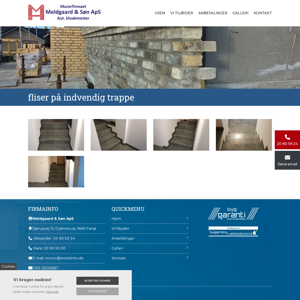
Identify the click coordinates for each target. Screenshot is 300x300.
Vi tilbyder (120, 228)
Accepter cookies (97, 280)
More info (52, 291)
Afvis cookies (97, 291)
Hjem (160, 13)
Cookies (8, 266)
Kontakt (263, 13)
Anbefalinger (212, 13)
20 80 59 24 (64, 238)
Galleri (240, 13)
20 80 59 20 (54, 248)
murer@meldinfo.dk (64, 258)
